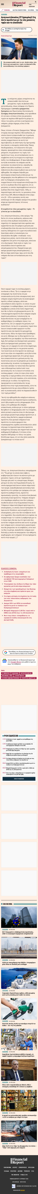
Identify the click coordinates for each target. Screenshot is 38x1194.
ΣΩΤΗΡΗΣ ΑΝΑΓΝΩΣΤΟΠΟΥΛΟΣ (11, 678)
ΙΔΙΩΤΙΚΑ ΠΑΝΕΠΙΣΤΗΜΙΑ (19, 10)
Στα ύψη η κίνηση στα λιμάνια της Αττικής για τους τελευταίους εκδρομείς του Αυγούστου (20, 598)
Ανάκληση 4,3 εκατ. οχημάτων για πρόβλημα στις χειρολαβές (17, 573)
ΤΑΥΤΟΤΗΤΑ (23, 1182)
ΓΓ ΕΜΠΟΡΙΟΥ (6, 673)
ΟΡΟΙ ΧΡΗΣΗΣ (15, 1182)
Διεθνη (20, 1171)
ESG (32, 1171)
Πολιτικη (13, 1171)
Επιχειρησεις (23, 1167)
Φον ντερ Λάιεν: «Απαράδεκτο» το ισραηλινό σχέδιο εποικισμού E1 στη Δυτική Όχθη (18, 617)
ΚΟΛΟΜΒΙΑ (31, 10)
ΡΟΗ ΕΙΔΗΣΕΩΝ (32, 5)
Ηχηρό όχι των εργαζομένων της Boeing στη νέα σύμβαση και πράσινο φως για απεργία (19, 591)
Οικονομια (7, 1167)
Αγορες (15, 1167)
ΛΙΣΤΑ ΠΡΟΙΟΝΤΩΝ (26, 673)
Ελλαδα (6, 1171)
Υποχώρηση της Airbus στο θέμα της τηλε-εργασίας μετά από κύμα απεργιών (20, 585)
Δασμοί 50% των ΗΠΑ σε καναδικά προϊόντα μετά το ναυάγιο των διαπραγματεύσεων (17, 605)
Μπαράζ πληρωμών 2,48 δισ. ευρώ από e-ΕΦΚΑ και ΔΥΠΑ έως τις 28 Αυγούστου (19, 611)
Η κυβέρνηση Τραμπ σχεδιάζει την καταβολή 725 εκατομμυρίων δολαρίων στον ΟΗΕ (19, 579)
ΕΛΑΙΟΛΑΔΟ (15, 673)
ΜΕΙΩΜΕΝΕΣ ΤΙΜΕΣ (7, 675)
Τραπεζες (27, 1171)
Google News (16, 662)
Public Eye (24, 1175)
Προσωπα (31, 1167)
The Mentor (15, 1175)
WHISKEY (22, 1190)
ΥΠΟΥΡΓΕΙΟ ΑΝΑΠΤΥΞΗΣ (29, 678)
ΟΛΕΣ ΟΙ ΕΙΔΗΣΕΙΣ (19, 779)
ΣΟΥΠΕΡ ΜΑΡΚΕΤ (20, 675)
